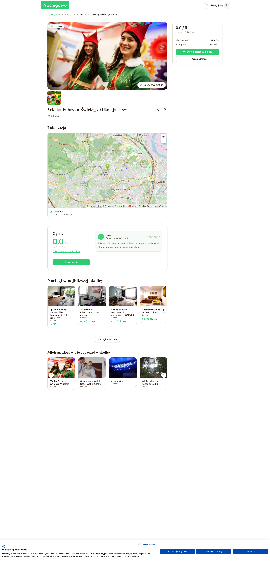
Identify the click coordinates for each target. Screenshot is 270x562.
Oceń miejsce (199, 59)
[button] (51, 309)
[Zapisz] (165, 109)
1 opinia (190, 32)
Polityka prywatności (146, 544)
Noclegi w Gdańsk (107, 339)
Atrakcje (68, 14)
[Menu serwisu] (207, 5)
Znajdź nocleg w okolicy (199, 51)
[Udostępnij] (158, 109)
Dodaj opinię (71, 262)
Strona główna (54, 14)
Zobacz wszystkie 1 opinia (66, 251)
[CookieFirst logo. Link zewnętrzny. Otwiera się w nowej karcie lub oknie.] (3, 546)
